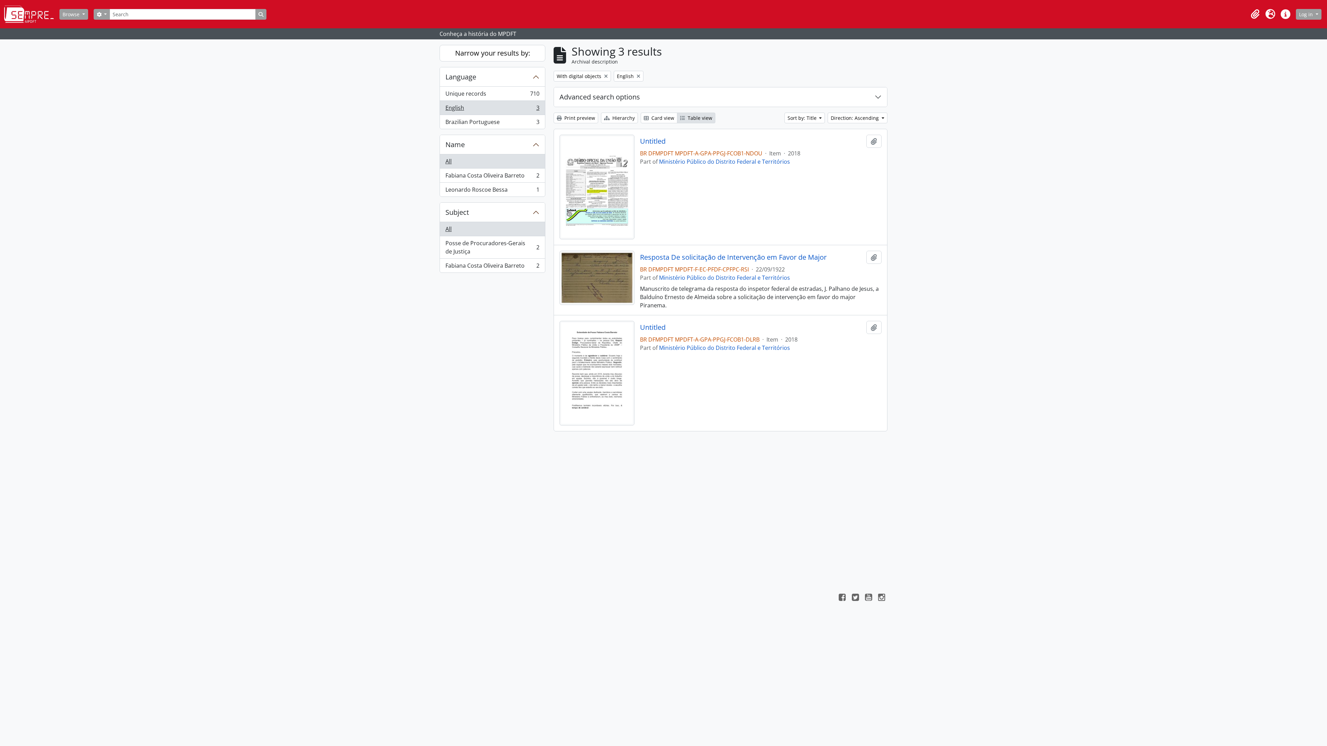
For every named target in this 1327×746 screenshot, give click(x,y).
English (492, 109)
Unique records (492, 95)
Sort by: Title (803, 118)
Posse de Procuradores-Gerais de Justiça (492, 247)
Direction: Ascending (855, 118)
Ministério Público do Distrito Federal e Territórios (724, 161)
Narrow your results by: (492, 53)
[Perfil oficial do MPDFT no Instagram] (881, 598)
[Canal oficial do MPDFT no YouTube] (868, 598)
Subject (457, 212)
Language (460, 77)
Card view (662, 118)
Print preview (579, 118)
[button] (1255, 14)
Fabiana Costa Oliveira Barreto (492, 177)
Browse (72, 14)
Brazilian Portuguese (492, 123)
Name (455, 144)
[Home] (31, 14)
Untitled (653, 141)
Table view (699, 118)
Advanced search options (599, 97)
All (448, 161)
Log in (1306, 14)
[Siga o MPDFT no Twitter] (855, 598)
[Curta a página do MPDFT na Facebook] (842, 598)
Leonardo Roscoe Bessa (492, 191)
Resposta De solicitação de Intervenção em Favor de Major (733, 257)
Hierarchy (623, 118)
